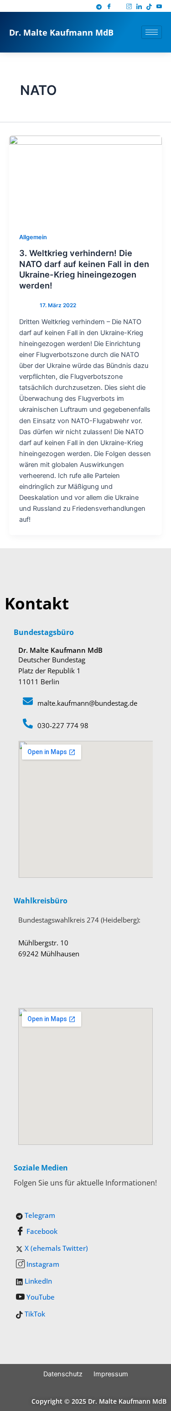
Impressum (110, 1374)
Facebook (41, 1231)
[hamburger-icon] (151, 32)
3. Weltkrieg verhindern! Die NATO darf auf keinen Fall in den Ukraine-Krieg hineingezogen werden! (84, 269)
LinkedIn (37, 1280)
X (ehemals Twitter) (55, 1248)
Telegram (39, 1215)
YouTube (40, 1296)
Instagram (42, 1264)
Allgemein (33, 237)
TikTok (34, 1313)
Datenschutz (63, 1374)
